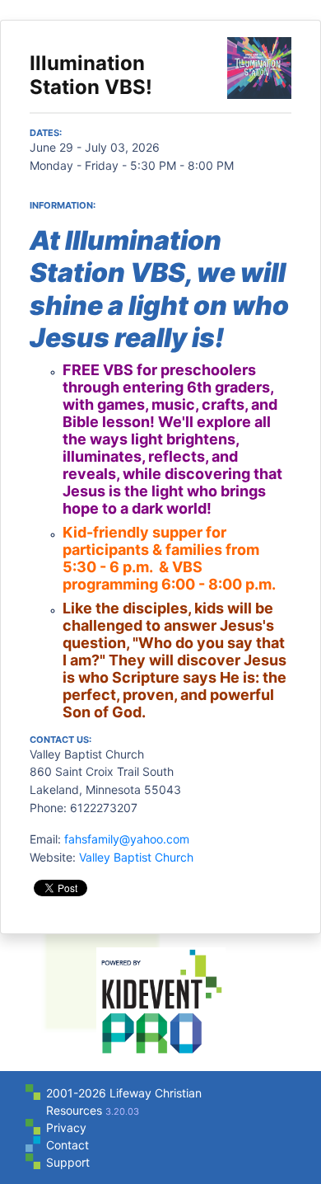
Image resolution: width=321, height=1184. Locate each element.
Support (68, 1162)
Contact (67, 1145)
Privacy (66, 1128)
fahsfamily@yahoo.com (126, 839)
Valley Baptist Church (136, 857)
